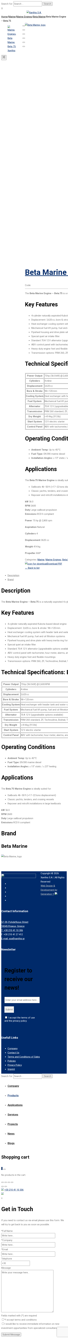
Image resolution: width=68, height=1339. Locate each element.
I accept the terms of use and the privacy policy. (19, 1019)
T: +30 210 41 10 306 (12, 930)
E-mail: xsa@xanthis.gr (13, 938)
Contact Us (13, 1052)
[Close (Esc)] (23, 25)
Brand (11, 579)
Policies (12, 1060)
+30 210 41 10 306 (14, 1189)
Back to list (32, 567)
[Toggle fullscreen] (23, 34)
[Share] (23, 29)
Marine (12, 16)
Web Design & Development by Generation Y (49, 889)
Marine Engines (24, 16)
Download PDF (54, 563)
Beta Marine (39, 16)
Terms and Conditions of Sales (24, 1056)
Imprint (11, 1069)
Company (13, 1048)
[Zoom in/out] (23, 38)
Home (4, 16)
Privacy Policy (15, 1065)
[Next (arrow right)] (23, 46)
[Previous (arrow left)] (23, 42)
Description (13, 575)
